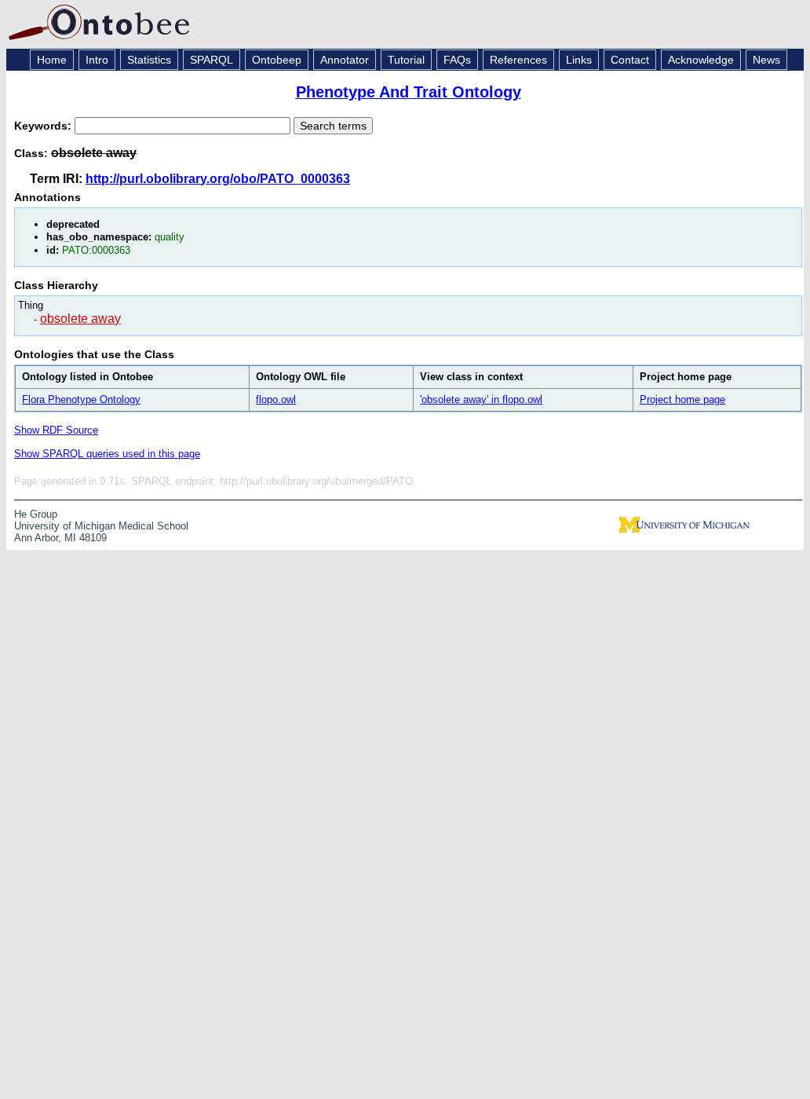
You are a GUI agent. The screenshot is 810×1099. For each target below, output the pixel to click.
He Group (35, 514)
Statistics (149, 59)
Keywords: (44, 125)
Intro (97, 59)
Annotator (344, 59)
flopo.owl (276, 399)
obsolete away (80, 318)
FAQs (457, 59)
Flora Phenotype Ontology (81, 399)
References (518, 59)
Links (579, 59)
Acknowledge (701, 59)
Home (52, 59)
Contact (630, 59)
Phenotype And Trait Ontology (408, 92)
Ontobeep (276, 59)
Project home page (682, 399)
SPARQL (211, 59)
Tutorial (406, 59)
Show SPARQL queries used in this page (107, 454)
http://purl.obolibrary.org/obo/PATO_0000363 (218, 178)
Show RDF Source (56, 430)
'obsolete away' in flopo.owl (481, 399)
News (766, 59)
